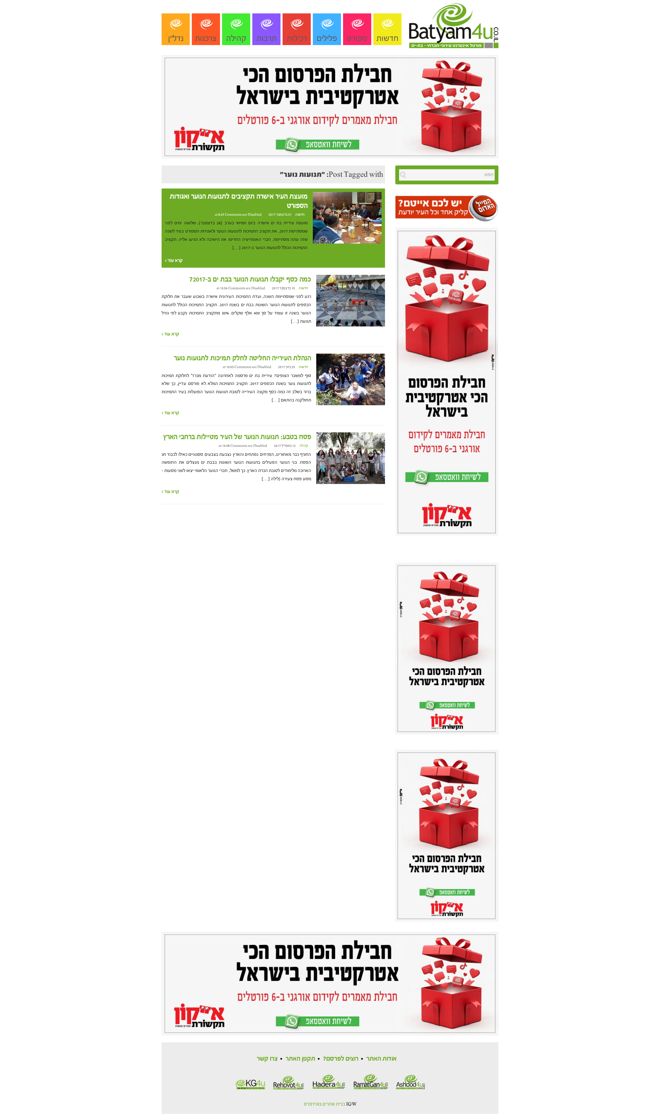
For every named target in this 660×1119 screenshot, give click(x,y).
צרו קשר (267, 1058)
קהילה (236, 38)
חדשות (387, 38)
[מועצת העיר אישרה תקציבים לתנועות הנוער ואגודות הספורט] (347, 217)
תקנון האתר (300, 1058)
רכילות (297, 38)
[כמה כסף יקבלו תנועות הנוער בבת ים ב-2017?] (350, 300)
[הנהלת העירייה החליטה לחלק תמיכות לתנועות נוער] (350, 379)
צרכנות (206, 38)
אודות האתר (381, 1058)
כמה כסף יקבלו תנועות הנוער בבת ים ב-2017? (250, 279)
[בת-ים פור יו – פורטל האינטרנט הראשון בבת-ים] (453, 23)
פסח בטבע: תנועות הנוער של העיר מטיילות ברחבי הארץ (237, 437)
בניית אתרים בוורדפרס (324, 1104)
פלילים (327, 38)
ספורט (357, 38)
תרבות (266, 38)
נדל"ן (176, 38)
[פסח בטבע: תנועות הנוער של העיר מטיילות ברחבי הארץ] (350, 458)
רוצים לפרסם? (341, 1058)
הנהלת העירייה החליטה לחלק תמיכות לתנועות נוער (242, 358)
